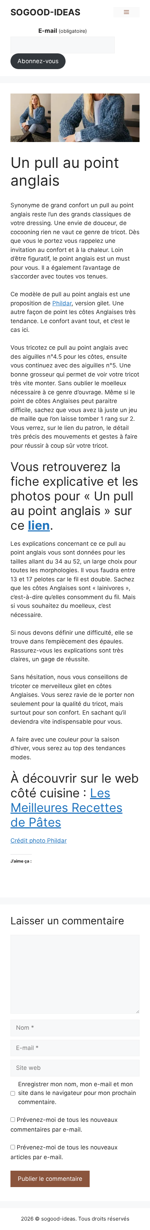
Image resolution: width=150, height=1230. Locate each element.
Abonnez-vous (38, 61)
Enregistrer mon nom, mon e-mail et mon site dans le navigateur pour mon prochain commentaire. (77, 1093)
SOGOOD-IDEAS (45, 12)
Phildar (62, 303)
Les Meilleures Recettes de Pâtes (66, 807)
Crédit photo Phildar (38, 840)
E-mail (62, 30)
